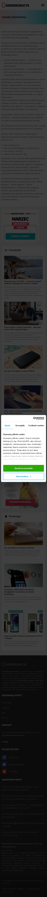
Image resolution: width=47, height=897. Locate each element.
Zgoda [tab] (7, 425)
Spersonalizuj (22, 476)
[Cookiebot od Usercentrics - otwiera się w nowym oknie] (33, 418)
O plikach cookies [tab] (36, 425)
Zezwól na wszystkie (24, 468)
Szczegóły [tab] (20, 425)
